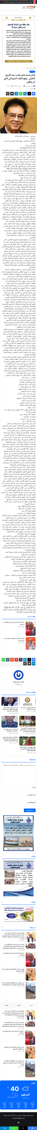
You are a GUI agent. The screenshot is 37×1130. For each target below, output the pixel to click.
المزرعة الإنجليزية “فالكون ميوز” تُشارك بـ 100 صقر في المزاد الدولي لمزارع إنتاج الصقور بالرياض (28, 730)
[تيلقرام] (16, 93)
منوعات (27, 68)
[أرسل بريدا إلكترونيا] (24, 86)
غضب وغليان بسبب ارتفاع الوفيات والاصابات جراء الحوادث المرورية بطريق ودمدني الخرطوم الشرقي (13, 984)
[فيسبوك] (33, 93)
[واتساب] (20, 93)
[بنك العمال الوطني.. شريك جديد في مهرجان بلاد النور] (27, 701)
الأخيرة (31, 1005)
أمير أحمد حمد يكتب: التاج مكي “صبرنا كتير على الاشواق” (11, 730)
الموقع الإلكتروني (31, 802)
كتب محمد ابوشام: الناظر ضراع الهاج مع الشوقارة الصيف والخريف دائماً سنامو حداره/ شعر (10, 709)
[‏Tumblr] (20, 659)
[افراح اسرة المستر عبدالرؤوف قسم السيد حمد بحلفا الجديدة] (31, 643)
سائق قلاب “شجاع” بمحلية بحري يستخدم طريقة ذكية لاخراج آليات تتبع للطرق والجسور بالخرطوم (10, 739)
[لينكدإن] (25, 93)
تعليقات (6, 1005)
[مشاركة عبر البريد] (12, 93)
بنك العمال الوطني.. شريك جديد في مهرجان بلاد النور (28, 708)
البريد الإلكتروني (31, 795)
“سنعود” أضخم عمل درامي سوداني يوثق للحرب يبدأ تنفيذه (17, 2)
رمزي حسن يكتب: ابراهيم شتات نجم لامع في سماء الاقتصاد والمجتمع (13, 970)
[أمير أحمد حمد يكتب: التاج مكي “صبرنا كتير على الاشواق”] (9, 722)
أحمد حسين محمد (29, 86)
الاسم (34, 787)
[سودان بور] (28, 7)
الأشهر (19, 1005)
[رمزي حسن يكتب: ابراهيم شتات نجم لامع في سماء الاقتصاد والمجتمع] (31, 974)
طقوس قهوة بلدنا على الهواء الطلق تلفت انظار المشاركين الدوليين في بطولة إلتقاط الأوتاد (28, 749)
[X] (29, 93)
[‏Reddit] (12, 659)
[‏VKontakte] (8, 659)
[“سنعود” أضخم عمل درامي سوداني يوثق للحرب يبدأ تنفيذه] (31, 628)
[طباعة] (8, 93)
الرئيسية (32, 68)
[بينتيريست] (16, 659)
